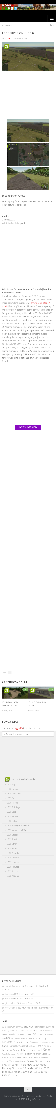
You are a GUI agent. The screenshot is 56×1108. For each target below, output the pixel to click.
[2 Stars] (5, 223)
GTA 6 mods (17, 1026)
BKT (12, 1038)
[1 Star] (3, 223)
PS (10, 1061)
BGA (8, 1038)
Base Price (50, 1034)
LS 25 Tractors (13, 789)
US (26, 1061)
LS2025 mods (9, 1075)
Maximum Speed (39, 1053)
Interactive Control (11, 1050)
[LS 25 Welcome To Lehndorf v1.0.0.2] (15, 693)
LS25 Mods (38, 1068)
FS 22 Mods (39, 1030)
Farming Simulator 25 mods (17, 1068)
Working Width (33, 1061)
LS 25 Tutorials (13, 857)
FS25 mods (38, 1034)
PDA (40, 1057)
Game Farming (49, 1042)
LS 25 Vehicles (13, 816)
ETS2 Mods (29, 1026)
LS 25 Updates (13, 862)
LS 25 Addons (13, 876)
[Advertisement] (28, 96)
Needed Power (22, 1057)
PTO (12, 1061)
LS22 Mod (8, 38)
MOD (8, 1058)
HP (43, 1045)
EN (36, 1038)
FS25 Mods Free (40, 1071)
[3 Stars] (6, 223)
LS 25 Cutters (12, 821)
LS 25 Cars (11, 811)
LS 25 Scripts (12, 871)
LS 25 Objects (12, 834)
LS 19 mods (6, 1027)
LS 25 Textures (13, 866)
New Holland (32, 1057)
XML (41, 1061)
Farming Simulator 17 (22, 1042)
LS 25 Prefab (12, 839)
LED (35, 1050)
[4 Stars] (8, 223)
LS (9, 673)
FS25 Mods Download (20, 1071)
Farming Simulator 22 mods (13, 1030)
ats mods (39, 1026)
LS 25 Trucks (12, 798)
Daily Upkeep (27, 1038)
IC (50, 1046)
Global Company (31, 1046)
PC (38, 1057)
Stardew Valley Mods (34, 1064)
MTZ (14, 1057)
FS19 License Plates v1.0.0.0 (28, 1003)
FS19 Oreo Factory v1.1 (24, 994)
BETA (4, 1038)
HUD (47, 1046)
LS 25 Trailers (12, 802)
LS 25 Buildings (13, 807)
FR (39, 1042)
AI (45, 1034)
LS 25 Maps (7, 25)
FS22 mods (48, 1026)
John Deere (27, 1050)
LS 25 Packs (12, 848)
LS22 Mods (30, 1030)
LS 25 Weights (13, 853)
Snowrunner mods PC (23, 1034)
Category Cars (18, 1038)
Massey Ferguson (24, 1053)
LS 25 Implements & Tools (17, 830)
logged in (18, 728)
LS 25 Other (12, 844)
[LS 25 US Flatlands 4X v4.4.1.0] (41, 693)
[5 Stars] (10, 223)
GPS (39, 1046)
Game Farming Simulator (14, 1045)
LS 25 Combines (14, 793)
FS (42, 1042)
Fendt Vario (34, 1042)
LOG (39, 1050)
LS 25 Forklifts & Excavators (18, 825)
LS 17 (47, 1050)
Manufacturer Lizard (9, 1054)
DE (33, 1038)
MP (11, 1057)
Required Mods (20, 1061)
